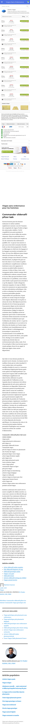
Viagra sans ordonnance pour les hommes (13, 207)
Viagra (2, 590)
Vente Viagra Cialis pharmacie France (15, 638)
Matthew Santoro (9, 585)
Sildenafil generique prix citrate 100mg (16, 628)
